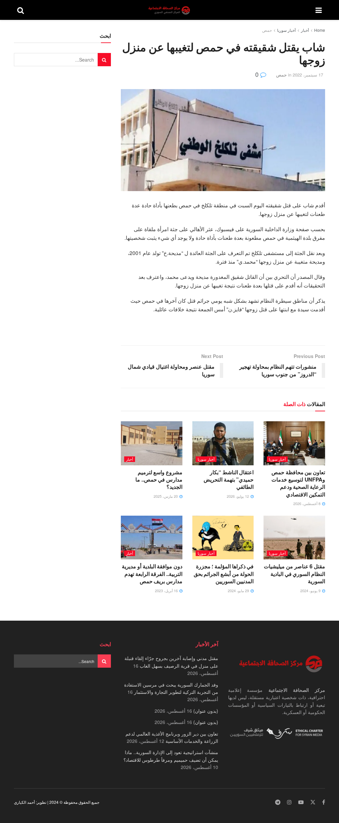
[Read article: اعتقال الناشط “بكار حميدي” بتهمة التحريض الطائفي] (223, 443)
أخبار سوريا (286, 30)
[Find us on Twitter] (312, 802)
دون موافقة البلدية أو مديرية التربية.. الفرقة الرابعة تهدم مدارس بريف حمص (152, 573)
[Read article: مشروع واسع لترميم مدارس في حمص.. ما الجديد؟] (151, 443)
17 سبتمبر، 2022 (308, 75)
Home (319, 30)
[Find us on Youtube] (301, 802)
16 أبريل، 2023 (167, 590)
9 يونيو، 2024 (310, 590)
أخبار (305, 30)
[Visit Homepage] (169, 10)
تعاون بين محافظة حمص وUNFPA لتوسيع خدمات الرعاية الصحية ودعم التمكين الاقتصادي (298, 483)
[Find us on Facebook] (323, 802)
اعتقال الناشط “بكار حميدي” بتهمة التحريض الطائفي (229, 479)
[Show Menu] (318, 10)
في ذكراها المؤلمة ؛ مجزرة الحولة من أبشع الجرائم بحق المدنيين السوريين (224, 573)
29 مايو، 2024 (239, 590)
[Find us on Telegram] (277, 802)
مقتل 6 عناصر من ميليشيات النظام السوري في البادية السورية (294, 573)
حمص (267, 30)
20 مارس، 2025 (166, 496)
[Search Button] (20, 10)
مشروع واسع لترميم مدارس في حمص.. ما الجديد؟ (158, 479)
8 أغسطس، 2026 (307, 503)
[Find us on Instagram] (289, 802)
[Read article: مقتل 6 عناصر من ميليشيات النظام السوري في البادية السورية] (294, 538)
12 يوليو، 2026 (238, 496)
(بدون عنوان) (205, 710)
